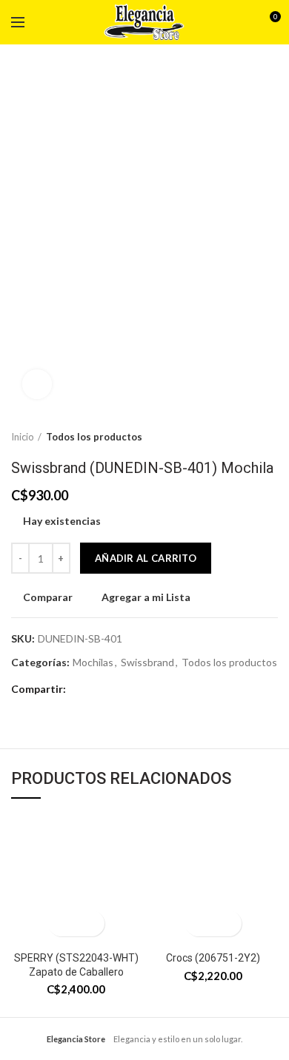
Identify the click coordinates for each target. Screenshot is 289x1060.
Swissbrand (147, 662)
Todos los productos (94, 437)
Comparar (48, 597)
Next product (270, 436)
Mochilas (93, 662)
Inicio (22, 437)
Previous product (240, 436)
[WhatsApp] (99, 690)
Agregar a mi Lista (146, 597)
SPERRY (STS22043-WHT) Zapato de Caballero (76, 964)
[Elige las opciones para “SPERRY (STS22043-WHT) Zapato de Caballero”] (63, 923)
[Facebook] (81, 690)
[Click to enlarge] (37, 384)
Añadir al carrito (145, 558)
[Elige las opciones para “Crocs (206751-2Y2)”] (200, 923)
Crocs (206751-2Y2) (213, 958)
